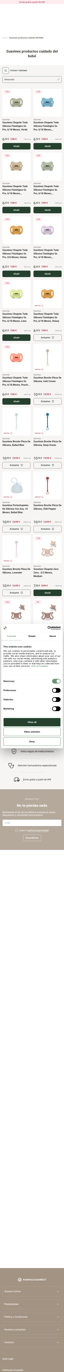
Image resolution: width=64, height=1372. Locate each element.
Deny (32, 741)
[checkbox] (16, 830)
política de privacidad (38, 830)
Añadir (16, 146)
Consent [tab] (11, 636)
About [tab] (52, 636)
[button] (32, 1304)
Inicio (4, 38)
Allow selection (32, 731)
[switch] (56, 690)
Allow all (32, 722)
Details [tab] (32, 636)
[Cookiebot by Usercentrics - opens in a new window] (48, 628)
